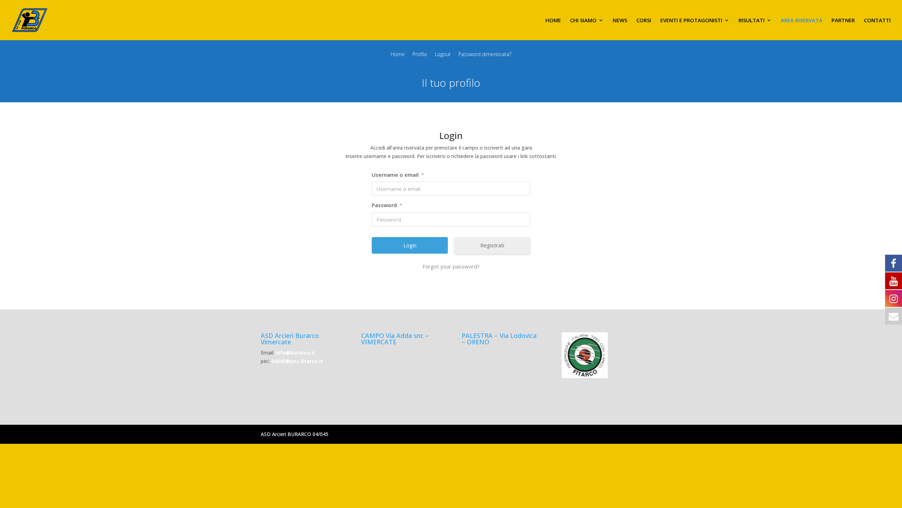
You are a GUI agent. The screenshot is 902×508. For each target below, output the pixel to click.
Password (387, 204)
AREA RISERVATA (801, 21)
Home (398, 55)
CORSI (643, 21)
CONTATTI (877, 21)
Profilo (420, 55)
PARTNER (843, 21)
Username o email (398, 174)
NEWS (620, 21)
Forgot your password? (451, 266)
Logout (443, 55)
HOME (553, 21)
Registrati (492, 245)
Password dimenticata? (484, 55)
